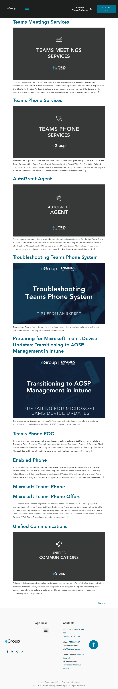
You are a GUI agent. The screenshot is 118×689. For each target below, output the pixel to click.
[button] (46, 630)
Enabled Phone (30, 460)
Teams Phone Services (37, 100)
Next (101, 603)
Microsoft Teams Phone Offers (46, 496)
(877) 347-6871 (75, 642)
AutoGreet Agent (32, 179)
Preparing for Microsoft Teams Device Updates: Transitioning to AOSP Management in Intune (55, 344)
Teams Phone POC (33, 433)
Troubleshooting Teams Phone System (55, 257)
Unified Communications (40, 526)
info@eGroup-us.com (72, 649)
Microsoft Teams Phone (39, 486)
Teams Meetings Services (41, 22)
